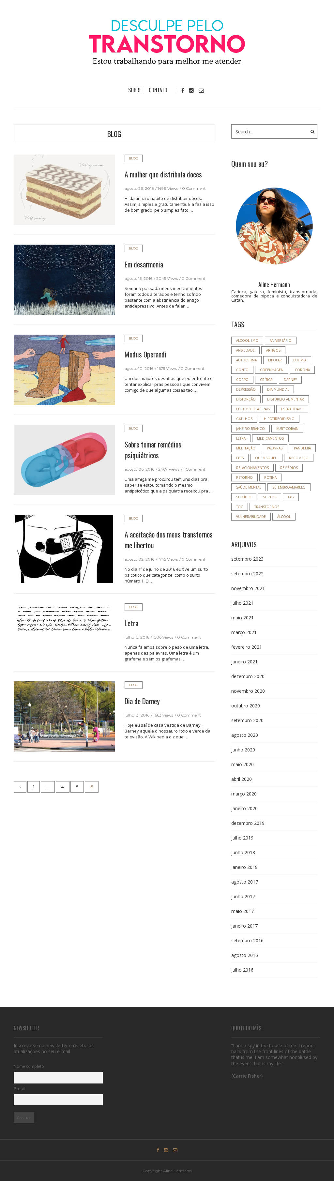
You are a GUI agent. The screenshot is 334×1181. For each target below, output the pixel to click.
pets (240, 458)
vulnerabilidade (251, 516)
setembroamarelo (289, 487)
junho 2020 (243, 750)
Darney (290, 379)
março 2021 (244, 632)
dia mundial (278, 389)
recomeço (299, 458)
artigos (273, 350)
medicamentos (270, 438)
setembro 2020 (247, 720)
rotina (270, 477)
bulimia (299, 360)
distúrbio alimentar (285, 399)
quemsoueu (266, 458)
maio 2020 (242, 764)
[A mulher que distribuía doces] (64, 189)
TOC (239, 507)
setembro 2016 (247, 940)
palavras (274, 448)
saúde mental (248, 487)
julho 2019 (242, 838)
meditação (245, 448)
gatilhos (244, 418)
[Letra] (64, 618)
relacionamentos (252, 467)
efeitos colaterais (253, 409)
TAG (291, 497)
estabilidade (292, 409)
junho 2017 (243, 896)
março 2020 (244, 794)
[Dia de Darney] (64, 716)
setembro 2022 (247, 573)
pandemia (302, 448)
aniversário (281, 340)
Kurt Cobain (287, 428)
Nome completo (29, 1066)
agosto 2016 (244, 955)
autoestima (246, 360)
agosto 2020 (244, 735)
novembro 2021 (248, 588)
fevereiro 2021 (246, 647)
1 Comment (194, 469)
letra (241, 438)
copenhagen (271, 370)
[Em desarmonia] (64, 279)
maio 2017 (242, 911)
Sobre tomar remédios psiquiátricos (153, 449)
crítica (266, 379)
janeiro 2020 (244, 808)
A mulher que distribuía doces (163, 174)
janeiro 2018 (244, 867)
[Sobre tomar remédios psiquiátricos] (64, 459)
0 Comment (194, 188)
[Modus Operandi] (64, 369)
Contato (158, 90)
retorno (244, 477)
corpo (242, 379)
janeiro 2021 (244, 662)
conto (242, 370)
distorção (246, 399)
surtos (269, 497)
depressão (246, 389)
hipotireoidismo (279, 418)
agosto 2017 (244, 882)
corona (302, 370)
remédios (289, 467)
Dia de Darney (142, 701)
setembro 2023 (247, 559)
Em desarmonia (144, 264)
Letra (131, 623)
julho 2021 (242, 603)
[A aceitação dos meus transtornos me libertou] (64, 548)
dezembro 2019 (248, 823)
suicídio (243, 497)
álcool (284, 516)
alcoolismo (247, 340)
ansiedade (245, 350)
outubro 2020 (245, 706)
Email (19, 1088)
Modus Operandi (145, 354)
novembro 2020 (248, 691)
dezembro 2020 (248, 676)
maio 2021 (242, 617)
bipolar (275, 360)
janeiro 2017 (244, 926)
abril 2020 (241, 779)
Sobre (134, 90)
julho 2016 (242, 970)
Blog (114, 134)
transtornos (266, 507)
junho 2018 (243, 852)
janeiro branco (250, 428)
